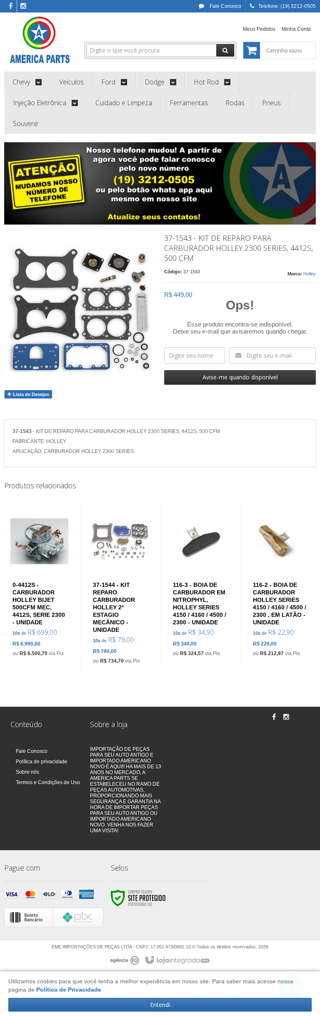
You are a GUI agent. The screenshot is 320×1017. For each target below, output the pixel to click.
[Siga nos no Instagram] (23, 7)
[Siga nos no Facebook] (10, 7)
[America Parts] (40, 40)
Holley (309, 273)
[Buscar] (225, 50)
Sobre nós (27, 772)
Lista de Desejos (30, 394)
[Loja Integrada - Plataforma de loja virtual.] (176, 960)
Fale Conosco (224, 6)
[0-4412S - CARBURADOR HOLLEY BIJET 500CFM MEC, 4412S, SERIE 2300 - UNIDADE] (39, 585)
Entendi (160, 1005)
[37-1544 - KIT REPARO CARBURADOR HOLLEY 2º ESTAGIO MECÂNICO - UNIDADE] (119, 588)
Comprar (44, 622)
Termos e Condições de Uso (48, 782)
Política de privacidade (42, 762)
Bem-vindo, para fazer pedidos (135, 28)
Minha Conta (296, 29)
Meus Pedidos (259, 29)
